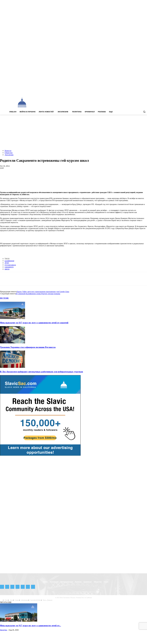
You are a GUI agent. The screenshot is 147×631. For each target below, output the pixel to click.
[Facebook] (126, 92)
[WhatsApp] (28, 175)
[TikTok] (139, 92)
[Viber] (86, 175)
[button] (144, 111)
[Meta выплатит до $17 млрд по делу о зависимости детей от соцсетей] (12, 318)
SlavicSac (3, 630)
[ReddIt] (45, 175)
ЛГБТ (7, 263)
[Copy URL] (94, 175)
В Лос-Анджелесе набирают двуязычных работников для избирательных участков (41, 371)
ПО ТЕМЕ (4, 298)
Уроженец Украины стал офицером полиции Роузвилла (28, 347)
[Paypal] (133, 92)
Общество (9, 153)
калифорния (9, 261)
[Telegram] (136, 92)
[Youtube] (145, 92)
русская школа (10, 265)
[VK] (78, 175)
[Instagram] (129, 92)
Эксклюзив (9, 155)
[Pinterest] (20, 175)
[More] (103, 175)
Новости (8, 151)
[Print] (61, 175)
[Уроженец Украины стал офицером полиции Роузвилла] (12, 343)
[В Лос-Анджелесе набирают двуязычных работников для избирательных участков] (12, 367)
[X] (142, 92)
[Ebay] (123, 92)
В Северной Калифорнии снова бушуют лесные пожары (38, 294)
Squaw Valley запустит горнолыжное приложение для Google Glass (43, 292)
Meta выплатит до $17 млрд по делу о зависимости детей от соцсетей (34, 322)
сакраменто (9, 267)
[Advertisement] (86, 102)
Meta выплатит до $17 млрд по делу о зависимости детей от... (30, 625)
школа (7, 269)
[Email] (53, 175)
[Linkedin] (37, 175)
